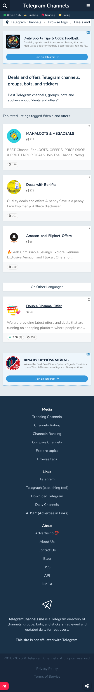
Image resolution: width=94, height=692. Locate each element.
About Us (47, 541)
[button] (88, 5)
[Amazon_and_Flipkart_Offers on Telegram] (89, 229)
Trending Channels (47, 416)
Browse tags (58, 22)
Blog (47, 558)
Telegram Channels (26, 22)
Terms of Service (47, 676)
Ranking (33, 15)
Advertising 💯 (47, 533)
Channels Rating (47, 425)
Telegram (47, 479)
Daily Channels (47, 504)
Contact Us (47, 550)
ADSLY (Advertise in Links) (47, 513)
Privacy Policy (47, 668)
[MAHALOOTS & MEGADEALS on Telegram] (89, 127)
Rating (66, 15)
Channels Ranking (47, 433)
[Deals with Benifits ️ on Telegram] (89, 178)
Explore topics (47, 450)
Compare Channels (47, 442)
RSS (47, 567)
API (47, 575)
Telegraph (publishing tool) (47, 487)
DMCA (47, 584)
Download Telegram (47, 496)
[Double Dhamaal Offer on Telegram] (89, 299)
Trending (50, 15)
